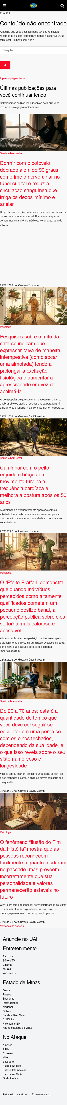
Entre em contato (41, 1094)
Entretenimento (20, 948)
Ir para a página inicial (12, 78)
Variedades (9, 973)
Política (7, 994)
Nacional (8, 1007)
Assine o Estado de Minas (17, 1027)
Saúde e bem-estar (11, 153)
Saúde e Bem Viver (14, 1015)
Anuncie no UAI (20, 938)
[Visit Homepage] (33, 6)
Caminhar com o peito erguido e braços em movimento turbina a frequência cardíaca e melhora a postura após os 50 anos (33, 484)
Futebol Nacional (12, 1065)
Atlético (7, 1049)
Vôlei (5, 1057)
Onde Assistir (10, 1078)
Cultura (7, 1011)
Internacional (10, 1003)
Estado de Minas (21, 982)
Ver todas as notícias (12, 926)
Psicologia (6, 327)
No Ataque (14, 1036)
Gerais (6, 990)
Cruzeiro (7, 1053)
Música (7, 969)
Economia (8, 998)
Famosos (8, 956)
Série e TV (9, 960)
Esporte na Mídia (12, 1074)
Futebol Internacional (15, 1070)
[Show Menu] (4, 5)
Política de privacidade (14, 1094)
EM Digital (8, 1019)
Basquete (8, 1061)
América (7, 1045)
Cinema (7, 965)
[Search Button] (62, 5)
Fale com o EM (11, 1023)
